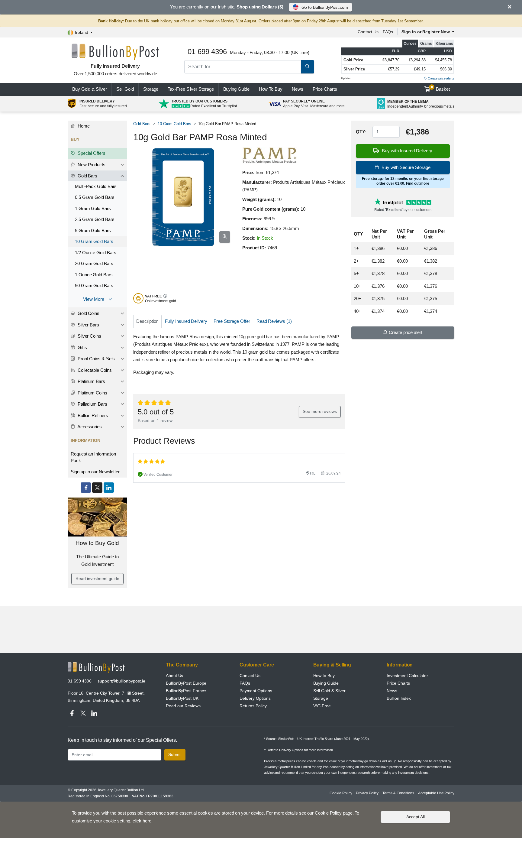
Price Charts (398, 683)
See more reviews (320, 411)
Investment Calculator (407, 675)
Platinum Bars (90, 381)
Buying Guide (236, 89)
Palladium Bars (91, 404)
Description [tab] (147, 321)
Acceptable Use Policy (436, 793)
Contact (368, 31)
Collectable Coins (94, 370)
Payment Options (256, 690)
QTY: (361, 131)
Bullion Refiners (92, 415)
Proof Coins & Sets (95, 358)
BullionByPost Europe (186, 683)
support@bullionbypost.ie (121, 681)
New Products (90, 164)
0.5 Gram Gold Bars (94, 197)
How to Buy (324, 675)
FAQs (388, 31)
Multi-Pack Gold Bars (96, 186)
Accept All (415, 816)
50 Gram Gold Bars (94, 285)
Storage (150, 89)
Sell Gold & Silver (329, 690)
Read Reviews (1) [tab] (274, 321)
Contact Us (250, 675)
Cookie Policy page (334, 812)
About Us (174, 675)
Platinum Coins (91, 392)
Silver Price (354, 69)
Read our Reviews (183, 705)
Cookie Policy (341, 793)
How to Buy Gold (97, 543)
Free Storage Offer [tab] (232, 321)
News (297, 89)
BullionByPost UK (182, 698)
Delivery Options (255, 698)
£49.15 (420, 69)
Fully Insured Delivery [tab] (186, 321)
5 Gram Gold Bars (93, 230)
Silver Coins (88, 336)
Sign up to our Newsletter (95, 471)
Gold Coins (87, 313)
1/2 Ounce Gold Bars (95, 252)
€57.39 (394, 69)
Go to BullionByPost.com (324, 7)
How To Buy (270, 89)
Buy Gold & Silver (89, 89)
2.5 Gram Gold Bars (94, 219)
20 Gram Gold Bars (94, 263)
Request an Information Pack (93, 457)
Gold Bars (141, 124)
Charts (325, 89)
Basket (440, 88)
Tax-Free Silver (191, 89)
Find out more (417, 183)
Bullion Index (399, 698)
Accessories (89, 426)
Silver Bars (87, 324)
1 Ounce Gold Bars (94, 274)
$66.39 (446, 69)
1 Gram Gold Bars (93, 208)
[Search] (307, 66)
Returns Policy (253, 705)
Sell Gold (125, 89)
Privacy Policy (367, 793)
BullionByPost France (186, 690)
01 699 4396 (80, 681)
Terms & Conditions (398, 793)
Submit (175, 754)
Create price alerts (440, 78)
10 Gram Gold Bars (174, 124)
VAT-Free (322, 705)
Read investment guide (97, 578)
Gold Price (353, 60)
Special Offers (90, 153)
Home (83, 125)
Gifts (81, 347)
